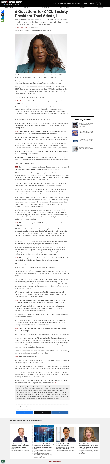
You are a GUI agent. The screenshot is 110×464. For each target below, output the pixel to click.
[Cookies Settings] (3, 461)
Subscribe (84, 3)
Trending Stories (9, 7)
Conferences (69, 3)
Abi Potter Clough (22, 27)
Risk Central (101, 7)
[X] (2, 14)
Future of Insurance (25, 30)
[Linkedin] (2, 17)
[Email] (2, 20)
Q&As (49, 30)
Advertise (77, 3)
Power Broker (45, 7)
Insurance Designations (39, 30)
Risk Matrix (82, 7)
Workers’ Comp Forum (64, 7)
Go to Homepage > (55, 461)
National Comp (27, 7)
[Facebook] (2, 11)
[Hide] (1, 23)
